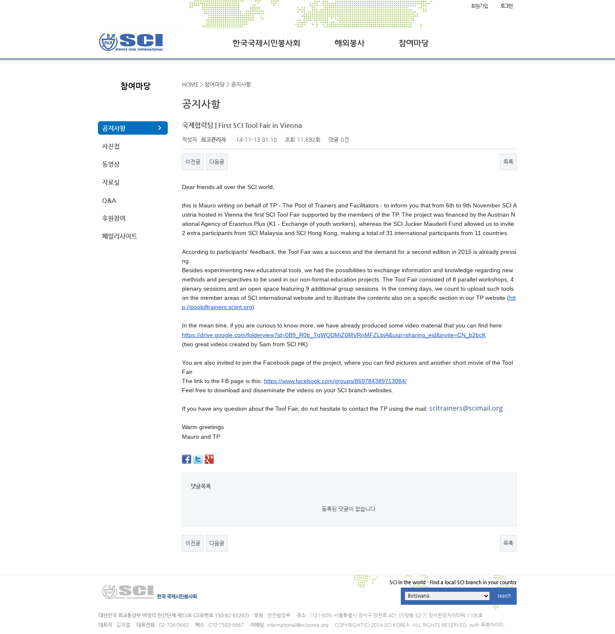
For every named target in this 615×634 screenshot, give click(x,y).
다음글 (216, 161)
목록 (508, 161)
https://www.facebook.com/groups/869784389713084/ (335, 381)
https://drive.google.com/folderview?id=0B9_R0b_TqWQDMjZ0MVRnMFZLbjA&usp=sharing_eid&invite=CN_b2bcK (334, 335)
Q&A (109, 200)
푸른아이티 (492, 625)
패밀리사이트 (119, 236)
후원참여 (114, 218)
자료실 (111, 182)
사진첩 (111, 146)
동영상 (111, 164)
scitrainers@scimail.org (466, 408)
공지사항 (114, 128)
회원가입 (479, 6)
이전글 (192, 161)
